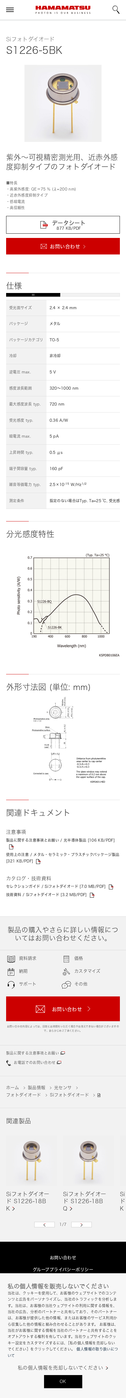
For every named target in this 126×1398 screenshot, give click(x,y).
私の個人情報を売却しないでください (60, 1368)
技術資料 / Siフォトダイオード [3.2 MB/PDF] (46, 894)
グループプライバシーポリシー (63, 1269)
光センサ (63, 1087)
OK (63, 1381)
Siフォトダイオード (69, 1094)
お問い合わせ (63, 1257)
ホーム (12, 1087)
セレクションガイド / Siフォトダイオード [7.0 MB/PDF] (56, 886)
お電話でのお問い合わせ (34, 1062)
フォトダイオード (23, 1094)
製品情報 (37, 1087)
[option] (31, 1173)
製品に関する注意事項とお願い (32, 1053)
